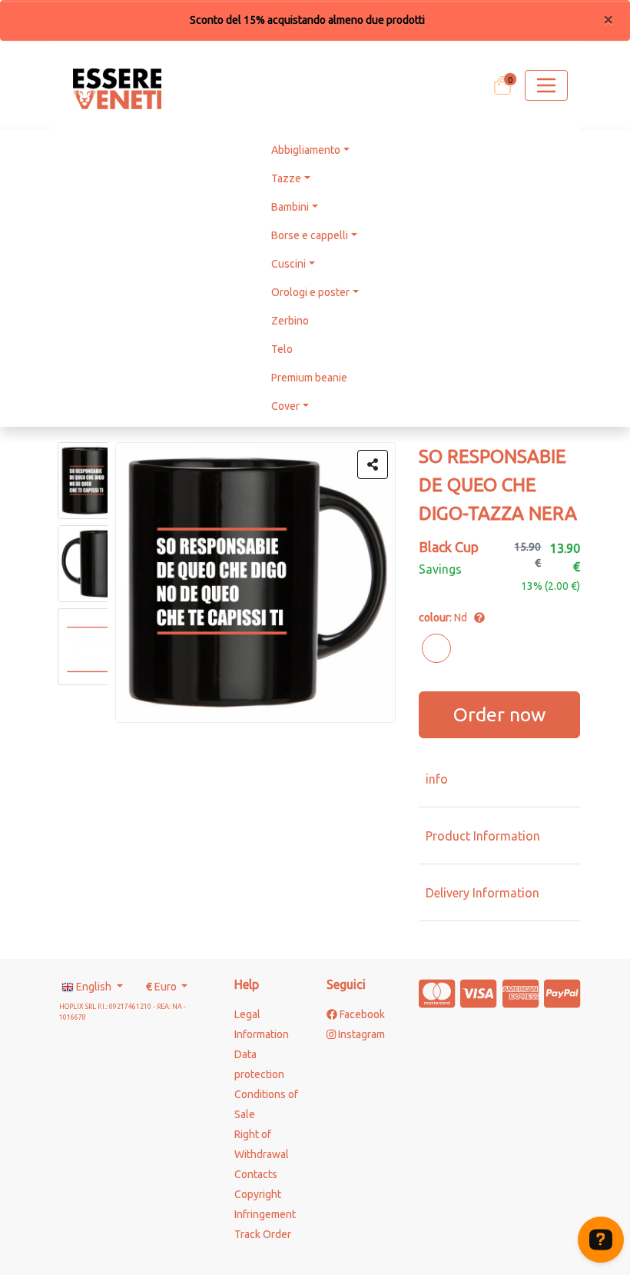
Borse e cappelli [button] (309, 235)
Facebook (361, 1014)
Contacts (255, 1174)
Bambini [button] (290, 207)
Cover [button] (285, 406)
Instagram (360, 1034)
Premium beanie (309, 377)
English (94, 986)
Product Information (483, 836)
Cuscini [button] (288, 264)
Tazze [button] (286, 178)
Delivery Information (482, 893)
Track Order (262, 1234)
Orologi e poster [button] (310, 292)
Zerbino (290, 321)
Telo (282, 349)
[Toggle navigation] (546, 85)
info (437, 779)
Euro (162, 986)
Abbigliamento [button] (305, 150)
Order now (499, 714)
